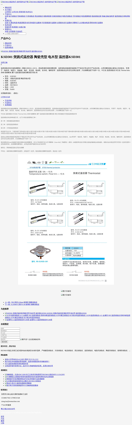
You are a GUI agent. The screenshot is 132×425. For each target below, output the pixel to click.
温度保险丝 (9, 47)
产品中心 (8, 45)
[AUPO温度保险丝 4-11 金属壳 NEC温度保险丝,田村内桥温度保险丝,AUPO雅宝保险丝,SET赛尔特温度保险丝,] (45, 315)
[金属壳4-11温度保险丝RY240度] (17, 320)
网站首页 (8, 43)
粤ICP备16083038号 (8, 409)
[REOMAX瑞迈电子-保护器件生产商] (66, 2)
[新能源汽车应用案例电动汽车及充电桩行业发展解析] (25, 379)
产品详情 (8, 100)
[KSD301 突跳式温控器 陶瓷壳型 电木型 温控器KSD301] (26, 313)
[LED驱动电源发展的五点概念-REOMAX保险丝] (23, 381)
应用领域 (8, 105)
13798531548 (5, 97)
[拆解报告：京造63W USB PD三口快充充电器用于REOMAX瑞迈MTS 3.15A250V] (35, 374)
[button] (30, 339)
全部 (6, 16)
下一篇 (22, 304)
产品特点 (8, 103)
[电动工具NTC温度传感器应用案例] (18, 383)
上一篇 (21, 302)
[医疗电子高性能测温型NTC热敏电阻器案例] (21, 385)
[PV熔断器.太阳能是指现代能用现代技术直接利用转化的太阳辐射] (29, 377)
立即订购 (4, 62)
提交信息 (4, 342)
